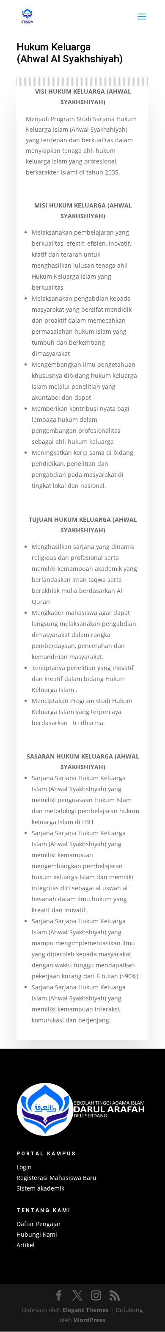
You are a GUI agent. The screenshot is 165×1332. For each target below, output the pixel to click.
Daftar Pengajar (38, 1224)
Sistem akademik (40, 1188)
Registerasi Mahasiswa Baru (56, 1178)
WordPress (89, 1320)
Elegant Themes (86, 1310)
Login (24, 1167)
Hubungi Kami (36, 1234)
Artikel (25, 1245)
